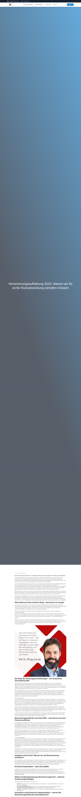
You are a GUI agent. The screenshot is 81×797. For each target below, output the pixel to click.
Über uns (55, 4)
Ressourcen (48, 4)
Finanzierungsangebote (28, 4)
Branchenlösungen (39, 4)
